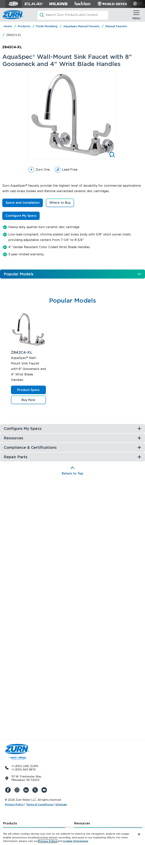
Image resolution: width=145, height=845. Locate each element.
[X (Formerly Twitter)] (36, 790)
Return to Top (72, 473)
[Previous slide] (24, 115)
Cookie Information (75, 841)
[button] (28, 400)
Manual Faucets (116, 26)
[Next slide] (120, 115)
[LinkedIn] (27, 790)
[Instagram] (18, 790)
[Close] (139, 834)
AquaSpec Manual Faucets (81, 26)
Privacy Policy (14, 804)
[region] (72, 836)
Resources (82, 823)
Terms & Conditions (40, 804)
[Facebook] (8, 790)
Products (24, 26)
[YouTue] (45, 790)
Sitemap (61, 804)
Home (8, 26)
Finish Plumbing (46, 26)
